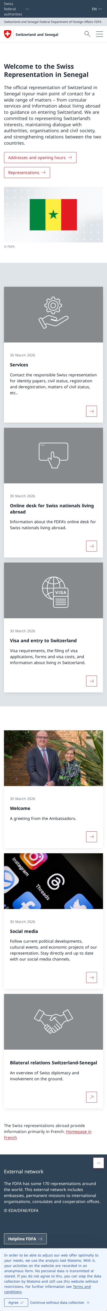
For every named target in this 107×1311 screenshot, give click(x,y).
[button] (98, 1162)
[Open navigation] (99, 34)
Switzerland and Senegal (37, 34)
